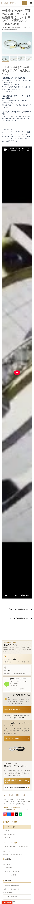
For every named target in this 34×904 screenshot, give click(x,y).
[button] (29, 43)
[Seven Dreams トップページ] (8, 3)
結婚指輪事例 (12, 29)
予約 (25, 3)
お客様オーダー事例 (15, 27)
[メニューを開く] (30, 3)
